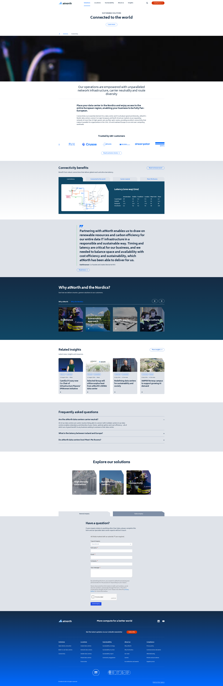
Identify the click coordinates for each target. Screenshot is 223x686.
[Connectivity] (138, 482)
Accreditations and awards (132, 662)
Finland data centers (86, 658)
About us (121, 3)
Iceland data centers (86, 646)
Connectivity (62, 654)
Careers (127, 658)
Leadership (69, 374)
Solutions (87, 3)
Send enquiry (96, 604)
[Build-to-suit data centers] (111, 482)
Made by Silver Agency (158, 682)
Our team (127, 654)
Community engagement (109, 658)
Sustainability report (108, 654)
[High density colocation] (84, 482)
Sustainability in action (109, 650)
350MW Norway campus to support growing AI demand (152, 384)
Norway (151, 374)
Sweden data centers (86, 654)
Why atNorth (63, 302)
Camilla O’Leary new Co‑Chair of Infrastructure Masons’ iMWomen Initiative (70, 385)
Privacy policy (150, 646)
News (71, 377)
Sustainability (109, 3)
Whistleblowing (151, 654)
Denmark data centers (86, 650)
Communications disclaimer (154, 650)
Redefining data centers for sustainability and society (125, 384)
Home (59, 34)
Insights (130, 3)
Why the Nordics (77, 302)
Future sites (84, 662)
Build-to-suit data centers (65, 650)
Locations (97, 3)
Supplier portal (151, 662)
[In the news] (114, 392)
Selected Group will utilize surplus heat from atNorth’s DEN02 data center (97, 385)
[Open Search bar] (147, 3)
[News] (60, 392)
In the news (125, 377)
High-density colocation (65, 646)
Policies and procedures (153, 658)
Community (145, 374)
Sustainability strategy (109, 646)
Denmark (90, 374)
